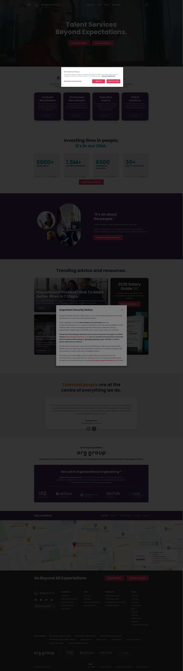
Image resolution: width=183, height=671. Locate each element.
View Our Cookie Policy (108, 76)
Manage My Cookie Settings (72, 81)
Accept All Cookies (113, 81)
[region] (92, 77)
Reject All (99, 81)
